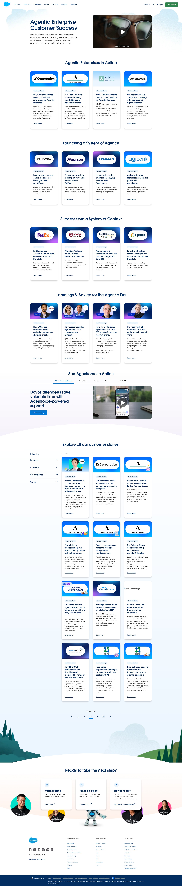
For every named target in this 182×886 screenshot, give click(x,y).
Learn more (38, 124)
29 (104, 717)
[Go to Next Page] (110, 717)
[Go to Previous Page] (72, 717)
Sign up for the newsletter (123, 804)
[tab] (63, 381)
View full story (39, 413)
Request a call (85, 804)
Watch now (49, 804)
